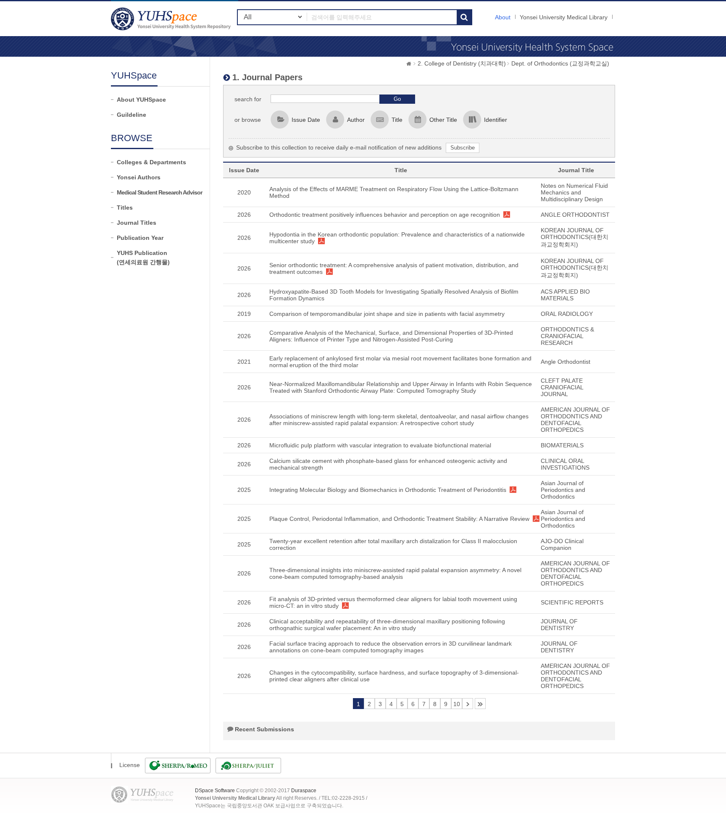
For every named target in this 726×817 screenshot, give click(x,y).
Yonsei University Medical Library (564, 17)
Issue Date (306, 119)
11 (467, 703)
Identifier (495, 119)
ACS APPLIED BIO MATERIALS (565, 295)
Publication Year (140, 237)
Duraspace (303, 790)
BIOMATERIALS (562, 445)
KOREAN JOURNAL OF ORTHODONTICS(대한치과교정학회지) (574, 237)
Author (356, 119)
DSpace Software (215, 790)
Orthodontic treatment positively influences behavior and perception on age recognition (384, 214)
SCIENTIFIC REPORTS (572, 602)
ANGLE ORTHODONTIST (575, 214)
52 (480, 703)
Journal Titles (136, 222)
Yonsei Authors (138, 177)
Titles (125, 207)
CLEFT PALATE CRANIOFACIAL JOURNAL (562, 387)
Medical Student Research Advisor (159, 192)
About (502, 17)
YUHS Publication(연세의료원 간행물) (143, 257)
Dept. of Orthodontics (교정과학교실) (560, 63)
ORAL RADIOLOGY (567, 313)
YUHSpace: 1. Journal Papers (172, 19)
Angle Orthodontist (565, 361)
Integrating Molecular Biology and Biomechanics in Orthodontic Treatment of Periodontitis (387, 489)
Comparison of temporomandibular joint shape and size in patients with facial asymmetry (387, 313)
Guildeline (131, 114)
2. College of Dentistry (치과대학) (462, 63)
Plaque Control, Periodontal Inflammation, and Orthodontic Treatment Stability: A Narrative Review (399, 518)
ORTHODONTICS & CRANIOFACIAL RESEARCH (567, 336)
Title (397, 119)
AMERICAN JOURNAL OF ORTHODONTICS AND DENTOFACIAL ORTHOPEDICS (575, 419)
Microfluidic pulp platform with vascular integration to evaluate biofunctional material (380, 445)
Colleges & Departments (151, 162)
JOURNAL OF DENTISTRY (559, 624)
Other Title (443, 119)
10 (456, 704)
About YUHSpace (141, 99)
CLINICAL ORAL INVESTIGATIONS (565, 464)
